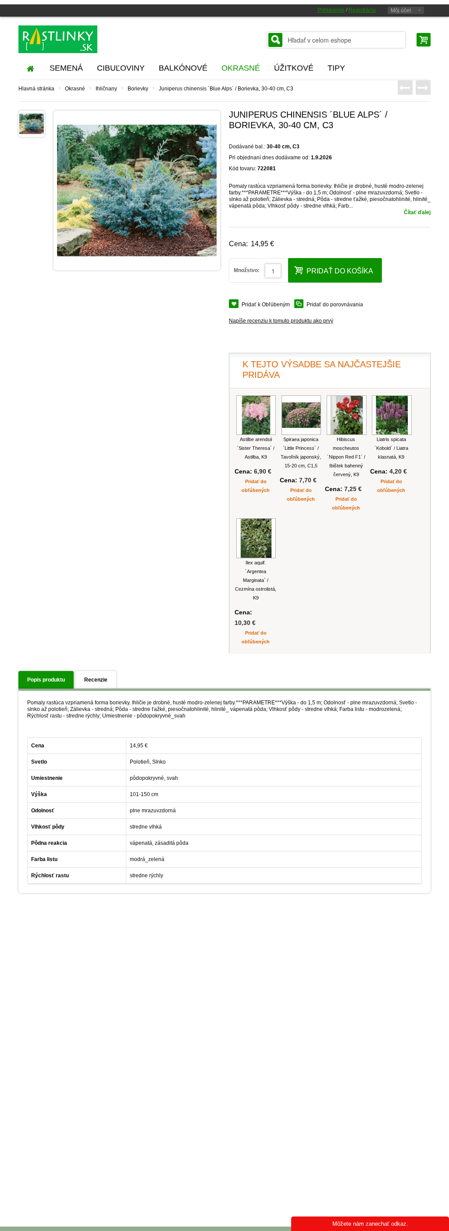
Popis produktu (46, 680)
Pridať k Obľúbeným (266, 304)
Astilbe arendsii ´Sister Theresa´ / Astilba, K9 (255, 448)
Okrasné (75, 89)
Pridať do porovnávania (334, 304)
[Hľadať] (275, 40)
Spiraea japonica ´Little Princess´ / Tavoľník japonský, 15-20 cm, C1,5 (301, 452)
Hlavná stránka (36, 89)
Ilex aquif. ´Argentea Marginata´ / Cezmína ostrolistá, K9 (255, 580)
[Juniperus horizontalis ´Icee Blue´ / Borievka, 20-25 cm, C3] (405, 87)
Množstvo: (247, 270)
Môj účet (401, 10)
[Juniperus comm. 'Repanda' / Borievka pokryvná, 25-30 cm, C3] (423, 87)
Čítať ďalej (417, 212)
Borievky (138, 89)
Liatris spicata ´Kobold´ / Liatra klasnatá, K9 (391, 448)
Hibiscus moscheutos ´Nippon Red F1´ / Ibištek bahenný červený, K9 (346, 457)
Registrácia (362, 10)
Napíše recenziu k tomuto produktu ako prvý (281, 321)
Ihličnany (106, 89)
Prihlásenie (331, 10)
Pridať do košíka (339, 271)
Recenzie (95, 680)
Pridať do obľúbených (256, 486)
